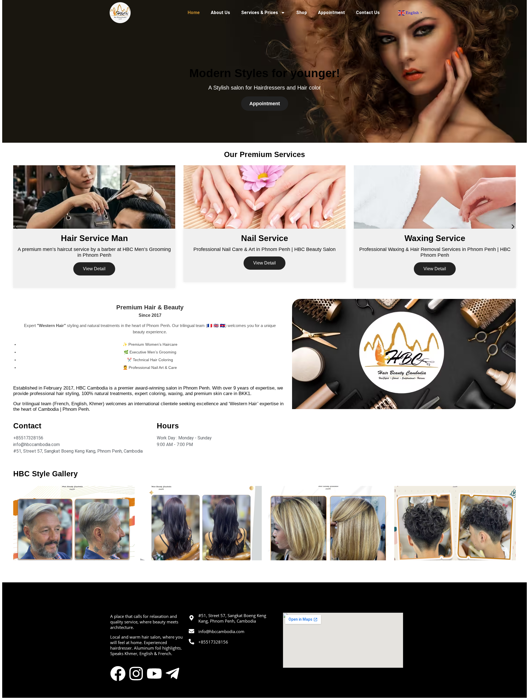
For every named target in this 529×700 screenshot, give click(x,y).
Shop (301, 12)
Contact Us (368, 12)
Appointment (331, 12)
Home (194, 12)
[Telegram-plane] (172, 673)
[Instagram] (136, 673)
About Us (220, 12)
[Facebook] (118, 673)
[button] (16, 227)
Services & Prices (259, 12)
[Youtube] (154, 673)
